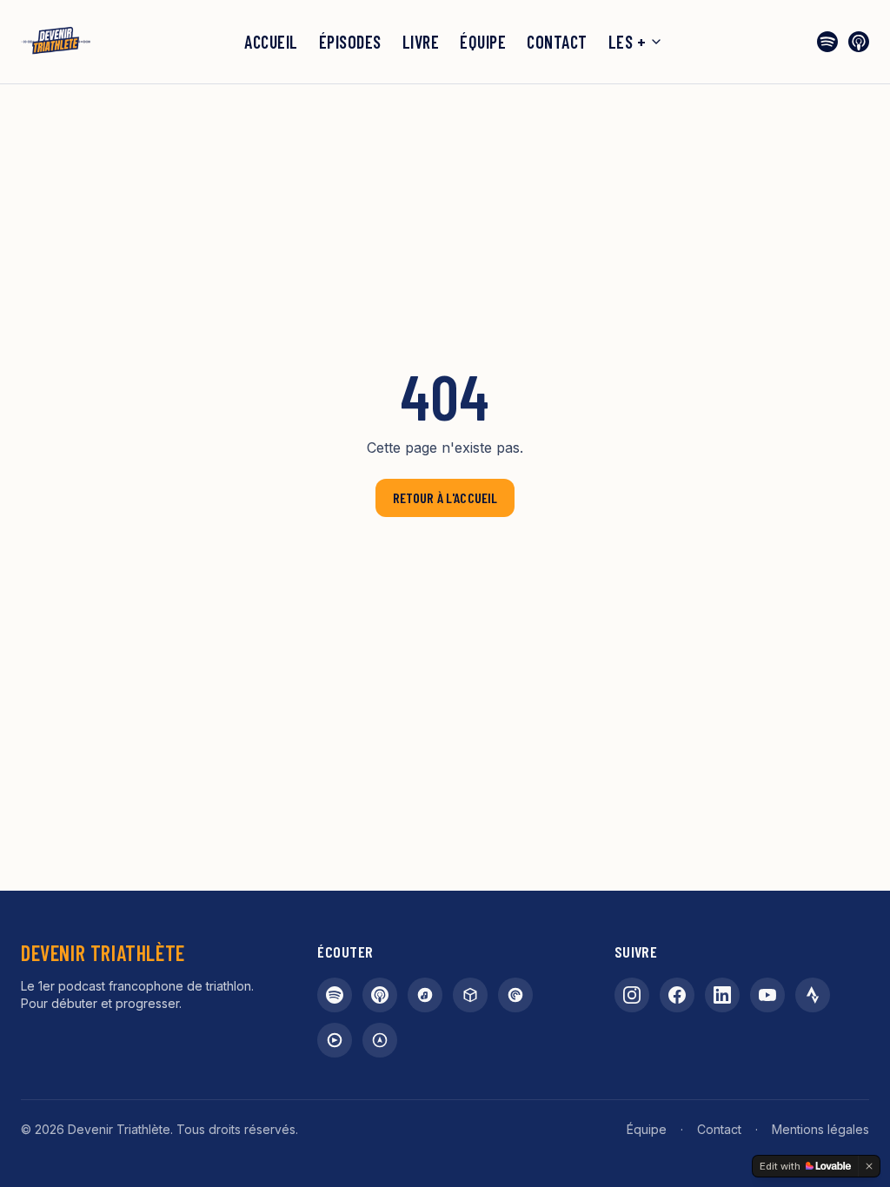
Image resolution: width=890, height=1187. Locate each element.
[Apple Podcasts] (858, 41)
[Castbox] (470, 995)
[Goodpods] (334, 1040)
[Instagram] (631, 995)
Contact (557, 41)
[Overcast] (379, 1040)
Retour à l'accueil (445, 497)
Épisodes (350, 41)
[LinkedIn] (722, 995)
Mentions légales (820, 1129)
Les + (627, 41)
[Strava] (812, 995)
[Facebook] (677, 995)
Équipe (483, 41)
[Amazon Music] (425, 995)
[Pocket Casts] (515, 995)
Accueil (271, 41)
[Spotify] (827, 41)
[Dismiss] (869, 1166)
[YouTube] (767, 995)
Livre (421, 41)
